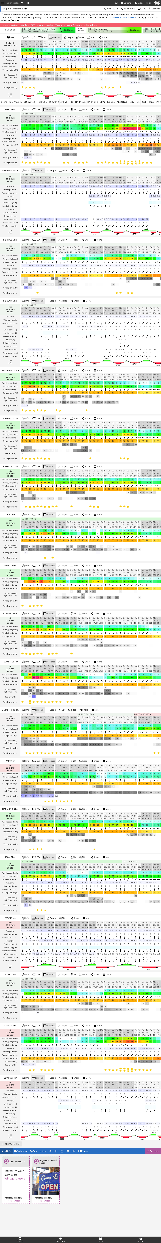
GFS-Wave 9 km (12, 1144)
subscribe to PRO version (124, 17)
